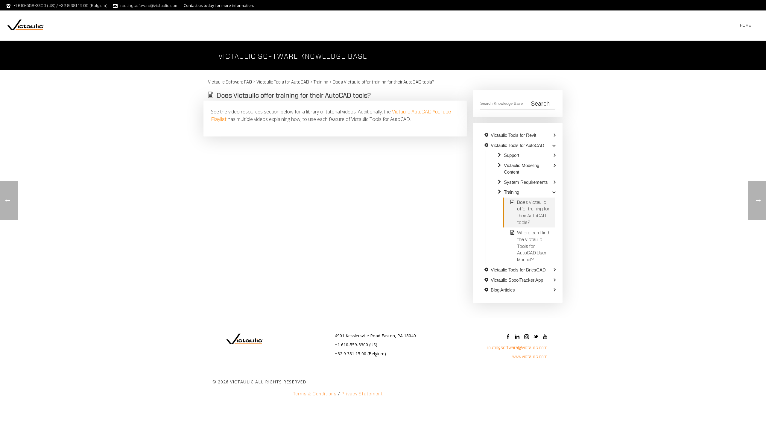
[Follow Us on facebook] (508, 337)
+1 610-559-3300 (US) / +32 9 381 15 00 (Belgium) (60, 6)
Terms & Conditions (315, 394)
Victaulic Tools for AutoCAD (282, 82)
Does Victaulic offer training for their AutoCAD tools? (383, 82)
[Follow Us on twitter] (536, 337)
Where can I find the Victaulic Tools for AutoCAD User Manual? (533, 246)
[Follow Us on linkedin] (517, 337)
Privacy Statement (362, 394)
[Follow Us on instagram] (526, 337)
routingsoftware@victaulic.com (149, 6)
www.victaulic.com (530, 357)
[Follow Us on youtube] (545, 337)
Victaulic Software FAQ (230, 82)
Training (321, 82)
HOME (745, 26)
